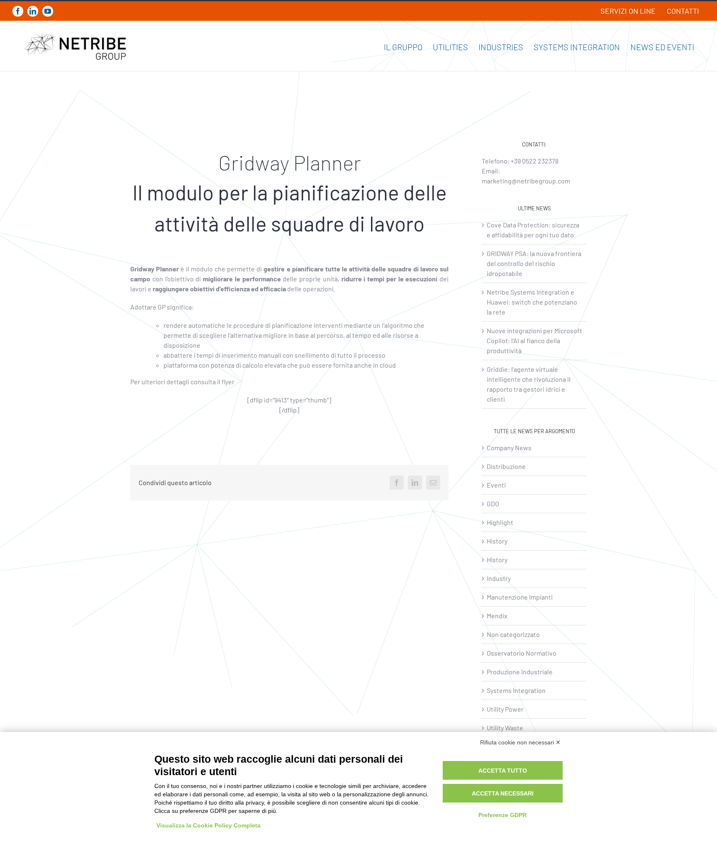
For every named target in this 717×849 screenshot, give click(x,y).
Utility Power (505, 709)
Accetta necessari (503, 793)
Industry (499, 578)
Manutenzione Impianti (520, 597)
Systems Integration (516, 690)
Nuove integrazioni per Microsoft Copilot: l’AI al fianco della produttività (534, 340)
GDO (493, 503)
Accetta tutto (502, 770)
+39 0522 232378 (534, 161)
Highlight (500, 522)
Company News (509, 447)
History (497, 541)
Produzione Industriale (520, 672)
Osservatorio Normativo (521, 653)
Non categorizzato (513, 634)
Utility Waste (505, 728)
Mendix (497, 616)
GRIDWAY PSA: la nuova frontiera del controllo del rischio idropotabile (534, 263)
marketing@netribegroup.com (526, 181)
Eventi (496, 485)
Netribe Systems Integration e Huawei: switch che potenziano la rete (532, 302)
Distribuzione (506, 466)
